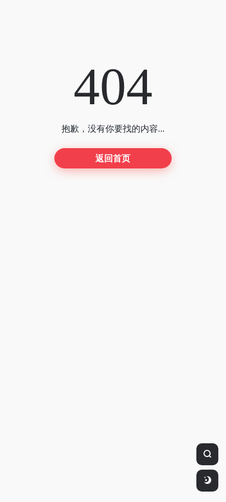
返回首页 (113, 158)
